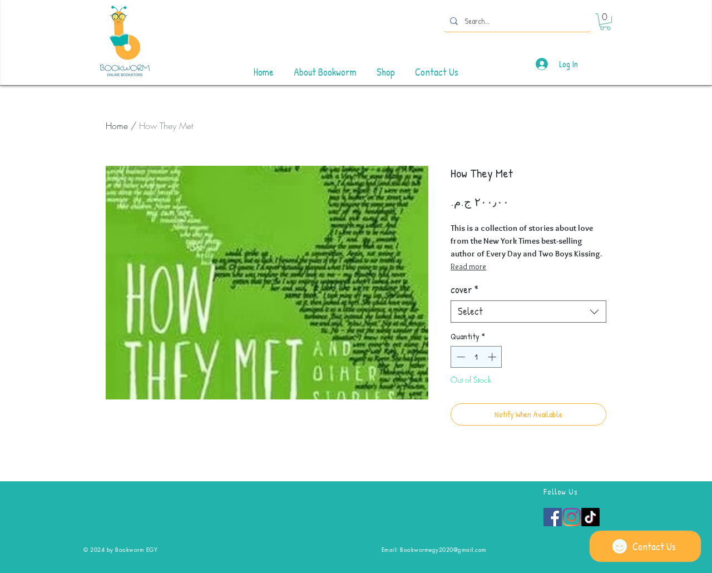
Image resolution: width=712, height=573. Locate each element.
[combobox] (528, 311)
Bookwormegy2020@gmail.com (443, 549)
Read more (468, 266)
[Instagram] (571, 517)
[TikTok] (590, 517)
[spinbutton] (476, 357)
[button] (605, 21)
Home (117, 126)
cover (464, 290)
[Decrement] (459, 357)
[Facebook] (552, 517)
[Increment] (493, 357)
